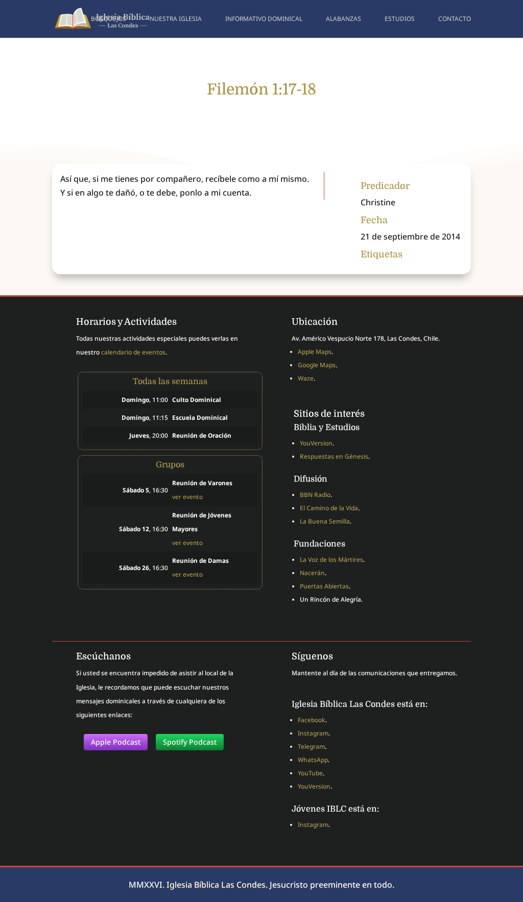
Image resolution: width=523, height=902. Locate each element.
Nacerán (312, 572)
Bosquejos (108, 19)
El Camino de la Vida (329, 508)
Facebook (311, 720)
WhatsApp (313, 759)
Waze (306, 378)
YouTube (310, 773)
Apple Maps (314, 351)
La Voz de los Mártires (331, 559)
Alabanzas (343, 19)
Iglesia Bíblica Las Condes (216, 884)
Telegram (311, 746)
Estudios (400, 19)
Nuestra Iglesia (176, 19)
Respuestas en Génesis (334, 456)
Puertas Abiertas (324, 586)
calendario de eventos (133, 352)
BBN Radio (315, 494)
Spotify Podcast (190, 742)
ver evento (187, 496)
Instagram (313, 733)
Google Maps (317, 365)
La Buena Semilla (325, 521)
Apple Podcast (115, 742)
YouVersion (316, 443)
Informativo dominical (263, 19)
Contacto (454, 19)
